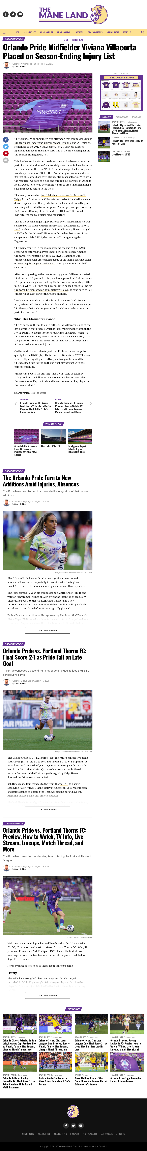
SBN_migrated (39, 393)
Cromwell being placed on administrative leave (41, 289)
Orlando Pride (46, 32)
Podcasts (79, 32)
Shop (66, 39)
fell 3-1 (64, 784)
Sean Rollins (20, 66)
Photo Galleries (95, 32)
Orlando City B (63, 32)
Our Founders (113, 32)
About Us (127, 32)
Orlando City (30, 32)
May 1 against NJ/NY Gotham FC (36, 263)
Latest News (77, 39)
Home (18, 32)
